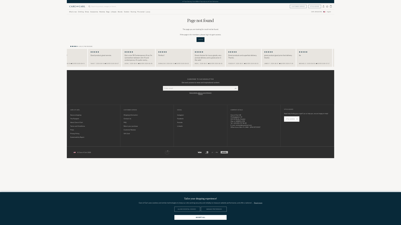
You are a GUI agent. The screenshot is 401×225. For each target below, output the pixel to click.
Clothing (81, 12)
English (329, 11)
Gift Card (127, 133)
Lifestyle (113, 12)
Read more (258, 203)
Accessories (94, 12)
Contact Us (127, 119)
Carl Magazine (316, 11)
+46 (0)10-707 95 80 (240, 123)
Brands (120, 12)
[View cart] (330, 6)
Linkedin (180, 126)
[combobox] (328, 11)
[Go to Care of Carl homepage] (77, 6)
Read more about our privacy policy (200, 93)
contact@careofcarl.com (244, 125)
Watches (102, 12)
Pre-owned (140, 12)
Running (133, 12)
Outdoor (126, 12)
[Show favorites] (327, 6)
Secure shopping (75, 115)
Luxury (148, 12)
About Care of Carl (76, 122)
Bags (108, 12)
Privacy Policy (74, 133)
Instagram (180, 115)
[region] (200, 58)
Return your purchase (131, 126)
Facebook (180, 119)
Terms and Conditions (77, 126)
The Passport (74, 119)
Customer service (298, 6)
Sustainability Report (77, 137)
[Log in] (323, 6)
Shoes (87, 12)
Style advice (314, 6)
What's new (73, 12)
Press (72, 130)
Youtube (179, 122)
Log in (200, 39)
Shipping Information (131, 115)
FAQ (125, 122)
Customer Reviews (130, 130)
